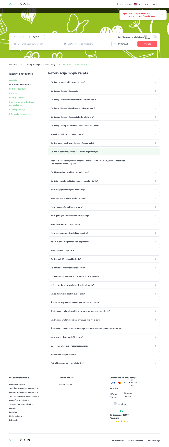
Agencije (13, 80)
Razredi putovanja (17, 109)
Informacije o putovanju (19, 114)
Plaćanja (13, 93)
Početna (13, 64)
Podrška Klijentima (17, 89)
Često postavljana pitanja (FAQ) (40, 64)
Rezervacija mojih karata (75, 64)
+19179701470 (126, 4)
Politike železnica (17, 97)
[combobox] (36, 44)
